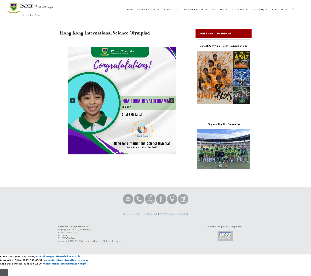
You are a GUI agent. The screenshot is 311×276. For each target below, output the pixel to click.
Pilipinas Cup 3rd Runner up (223, 124)
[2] (120, 152)
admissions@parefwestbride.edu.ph (57, 256)
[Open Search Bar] (293, 10)
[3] (124, 152)
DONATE (127, 213)
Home (130, 9)
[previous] (72, 100)
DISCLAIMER (183, 213)
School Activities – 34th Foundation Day (223, 46)
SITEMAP (137, 213)
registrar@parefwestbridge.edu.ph (64, 263)
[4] (127, 152)
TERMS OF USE (150, 213)
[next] (171, 100)
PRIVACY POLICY (167, 213)
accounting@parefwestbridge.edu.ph (66, 260)
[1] (117, 152)
